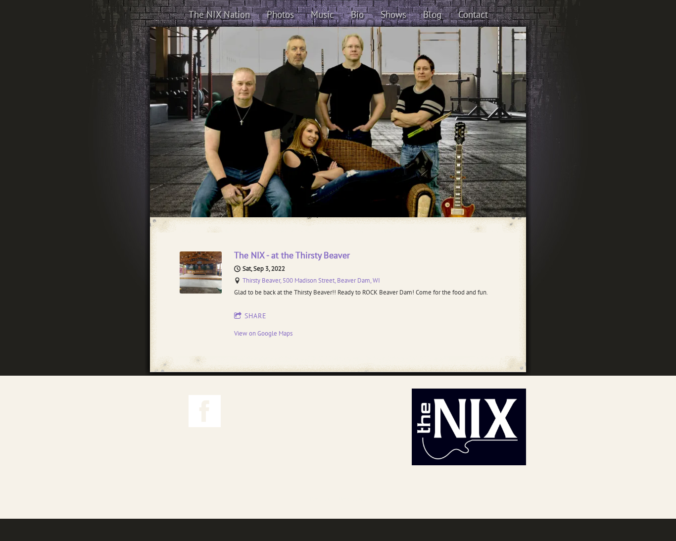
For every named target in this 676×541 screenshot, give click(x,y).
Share (255, 315)
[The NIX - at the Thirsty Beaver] (201, 291)
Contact (473, 14)
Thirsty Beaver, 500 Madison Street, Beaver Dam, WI (311, 280)
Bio (357, 14)
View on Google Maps (263, 333)
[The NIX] (180, 197)
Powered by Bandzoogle (338, 498)
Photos (280, 14)
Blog (432, 14)
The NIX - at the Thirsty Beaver (292, 255)
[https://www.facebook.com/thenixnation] (205, 412)
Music (322, 14)
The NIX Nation (219, 14)
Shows (393, 14)
